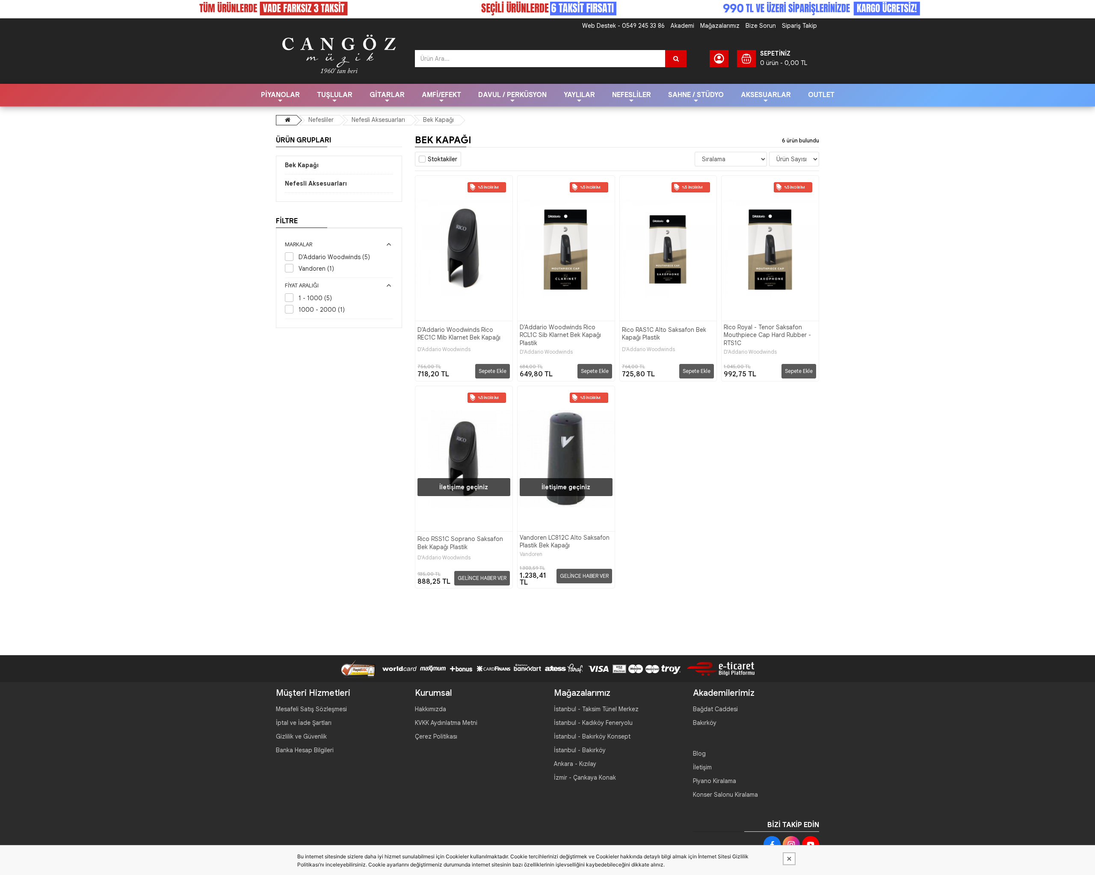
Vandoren (531, 554)
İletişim (702, 767)
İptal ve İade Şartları (303, 723)
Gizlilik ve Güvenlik (301, 736)
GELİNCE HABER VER (482, 578)
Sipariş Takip (799, 26)
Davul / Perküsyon (512, 95)
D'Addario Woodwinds (444, 349)
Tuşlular (334, 95)
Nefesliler (631, 95)
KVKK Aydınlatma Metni (446, 723)
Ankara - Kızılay (575, 764)
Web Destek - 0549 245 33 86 (623, 26)
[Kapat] (789, 858)
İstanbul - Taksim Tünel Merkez (596, 709)
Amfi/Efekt (441, 95)
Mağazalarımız (720, 26)
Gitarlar (387, 95)
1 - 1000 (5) (315, 298)
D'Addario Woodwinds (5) (334, 257)
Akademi (682, 26)
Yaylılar (579, 95)
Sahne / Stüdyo (696, 95)
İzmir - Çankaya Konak (585, 777)
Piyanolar (280, 95)
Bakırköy (704, 723)
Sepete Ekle (492, 371)
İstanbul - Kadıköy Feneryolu (593, 723)
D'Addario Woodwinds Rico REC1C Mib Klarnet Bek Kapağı (458, 333)
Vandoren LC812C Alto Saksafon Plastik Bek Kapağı (565, 541)
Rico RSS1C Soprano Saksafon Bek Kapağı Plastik (460, 542)
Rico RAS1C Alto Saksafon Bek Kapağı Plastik (664, 333)
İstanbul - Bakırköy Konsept (592, 736)
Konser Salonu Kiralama (725, 794)
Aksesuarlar (766, 95)
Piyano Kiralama (714, 781)
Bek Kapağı (438, 120)
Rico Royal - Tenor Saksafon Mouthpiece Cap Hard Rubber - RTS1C (767, 334)
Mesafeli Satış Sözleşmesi (311, 709)
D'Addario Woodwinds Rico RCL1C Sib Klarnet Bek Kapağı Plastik (560, 334)
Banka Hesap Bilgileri (305, 750)
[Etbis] (718, 668)
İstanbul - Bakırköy (580, 750)
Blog (699, 753)
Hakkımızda (430, 709)
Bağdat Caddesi (715, 709)
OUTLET (821, 95)
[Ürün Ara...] (676, 58)
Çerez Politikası (436, 736)
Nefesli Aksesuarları (378, 120)
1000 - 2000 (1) (322, 309)
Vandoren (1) (316, 268)
